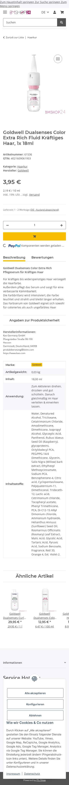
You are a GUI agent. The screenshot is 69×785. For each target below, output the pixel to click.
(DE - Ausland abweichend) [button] (44, 209)
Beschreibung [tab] (14, 257)
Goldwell (36, 364)
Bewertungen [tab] (42, 257)
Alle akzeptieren (35, 693)
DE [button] (43, 12)
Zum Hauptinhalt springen (17, 2)
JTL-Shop (41, 780)
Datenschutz (32, 773)
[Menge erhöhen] (61, 225)
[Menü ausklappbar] (5, 10)
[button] (54, 12)
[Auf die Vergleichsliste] (58, 59)
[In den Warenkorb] (6, 49)
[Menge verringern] (7, 225)
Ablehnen (35, 715)
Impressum (13, 773)
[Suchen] (61, 22)
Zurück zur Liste (15, 37)
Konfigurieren (35, 704)
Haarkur (22, 166)
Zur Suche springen (48, 2)
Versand (34, 194)
